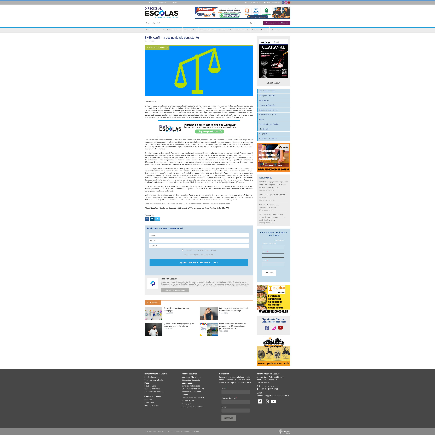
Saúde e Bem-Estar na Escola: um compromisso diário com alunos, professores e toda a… (232, 326)
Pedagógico (263, 134)
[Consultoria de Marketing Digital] (284, 432)
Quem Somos (162, 3)
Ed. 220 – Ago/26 (273, 83)
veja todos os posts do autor (175, 290)
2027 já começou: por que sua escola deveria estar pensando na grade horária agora (272, 217)
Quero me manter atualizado (199, 262)
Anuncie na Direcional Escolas (277, 23)
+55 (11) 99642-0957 (254, 2)
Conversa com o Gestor (154, 380)
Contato (174, 3)
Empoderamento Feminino (268, 110)
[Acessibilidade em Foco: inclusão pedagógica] (153, 313)
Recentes (148, 400)
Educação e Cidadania (267, 96)
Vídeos (230, 30)
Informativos (276, 30)
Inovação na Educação (267, 105)
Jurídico (261, 119)
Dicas (146, 383)
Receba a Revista (242, 30)
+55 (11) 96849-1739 (273, 2)
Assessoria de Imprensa (154, 392)
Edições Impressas (152, 377)
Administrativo (264, 129)
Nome (265, 251)
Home (150, 3)
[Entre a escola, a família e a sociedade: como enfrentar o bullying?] (209, 313)
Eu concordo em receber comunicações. (199, 250)
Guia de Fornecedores (171, 30)
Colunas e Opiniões (207, 30)
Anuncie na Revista (259, 30)
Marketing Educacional (267, 91)
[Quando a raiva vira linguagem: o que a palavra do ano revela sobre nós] (153, 329)
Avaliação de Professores (268, 138)
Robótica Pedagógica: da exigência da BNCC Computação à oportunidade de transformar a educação (273, 185)
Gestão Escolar (189, 30)
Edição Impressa (152, 30)
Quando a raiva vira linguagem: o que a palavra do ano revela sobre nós (179, 325)
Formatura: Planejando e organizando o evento (268, 206)
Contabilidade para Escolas (268, 124)
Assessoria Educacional (267, 115)
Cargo (265, 260)
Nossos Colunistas (152, 406)
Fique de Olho (150, 386)
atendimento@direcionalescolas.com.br (273, 395)
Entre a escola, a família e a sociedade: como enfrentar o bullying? (234, 309)
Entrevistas (149, 403)
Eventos (222, 30)
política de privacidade (204, 255)
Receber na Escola (152, 389)
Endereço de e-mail (269, 243)
